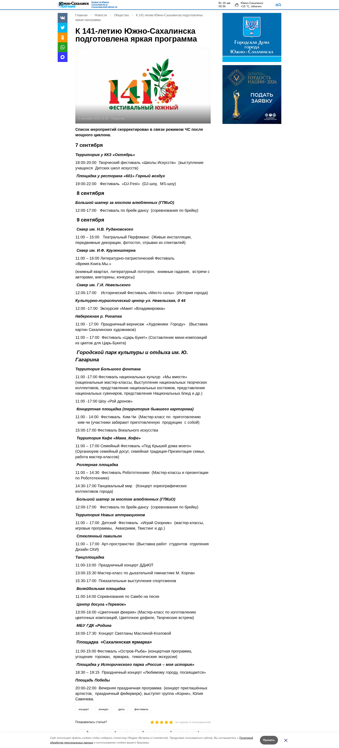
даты (121, 709)
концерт (84, 709)
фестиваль (141, 709)
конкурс (103, 709)
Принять (269, 740)
